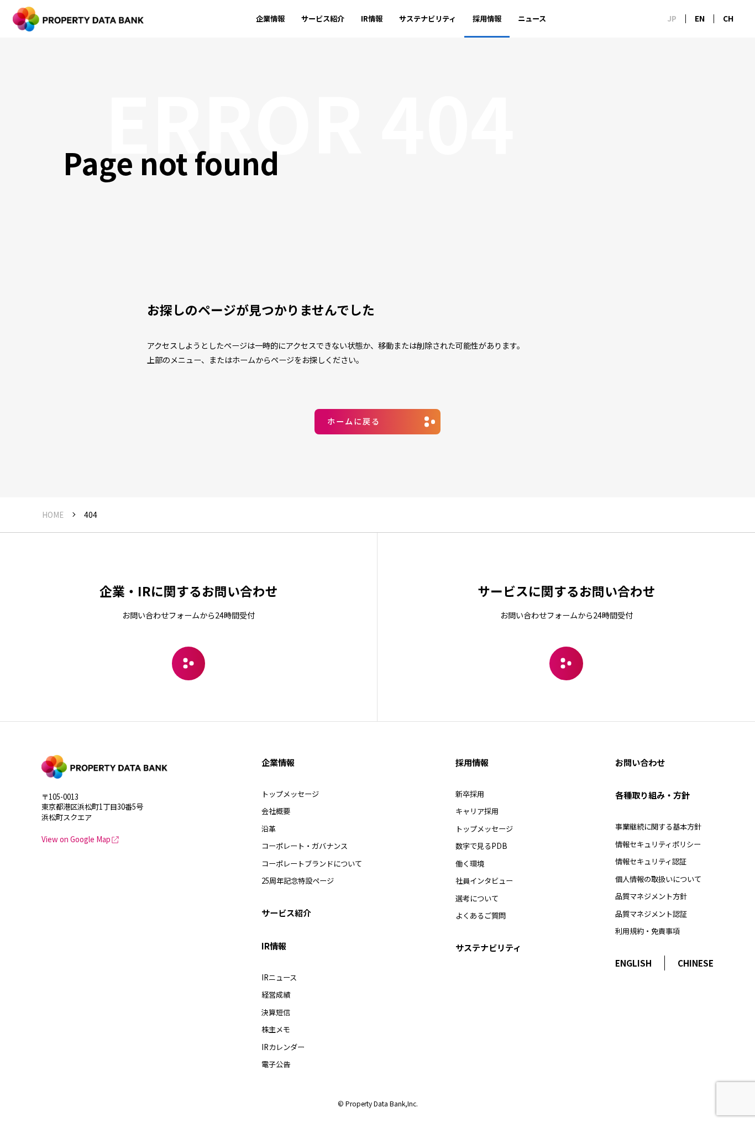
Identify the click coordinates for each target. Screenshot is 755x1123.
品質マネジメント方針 (651, 896)
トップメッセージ (290, 794)
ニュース (532, 18)
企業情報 (270, 18)
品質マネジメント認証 (651, 914)
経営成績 (275, 994)
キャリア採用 (477, 811)
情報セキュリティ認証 (650, 861)
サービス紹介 (322, 18)
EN (700, 18)
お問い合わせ (640, 762)
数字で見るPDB (481, 846)
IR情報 (371, 18)
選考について (477, 898)
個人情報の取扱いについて (658, 879)
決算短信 (275, 1012)
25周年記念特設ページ (297, 880)
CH (728, 18)
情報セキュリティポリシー (658, 844)
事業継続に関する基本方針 (658, 826)
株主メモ (275, 1029)
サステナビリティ (427, 18)
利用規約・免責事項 (647, 931)
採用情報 (487, 18)
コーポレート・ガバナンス (304, 846)
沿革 (268, 828)
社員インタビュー (484, 880)
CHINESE (696, 963)
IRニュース (279, 977)
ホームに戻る (353, 421)
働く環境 (469, 863)
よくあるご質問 (480, 915)
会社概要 (275, 811)
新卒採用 (469, 794)
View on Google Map (76, 839)
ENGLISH (633, 963)
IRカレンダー (283, 1047)
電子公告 (275, 1064)
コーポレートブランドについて (311, 863)
